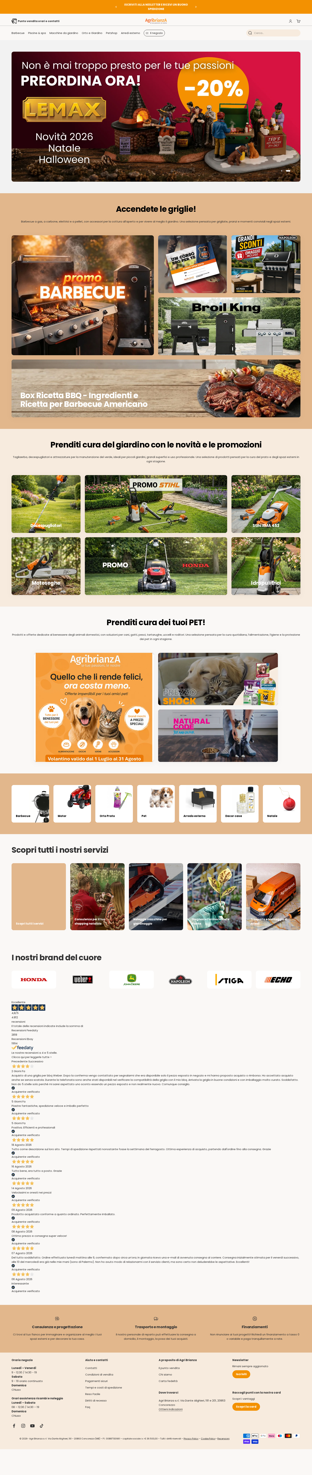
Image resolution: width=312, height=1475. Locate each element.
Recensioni (223, 1432)
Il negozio (156, 33)
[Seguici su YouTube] (32, 1419)
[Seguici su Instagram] (23, 1419)
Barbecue (18, 33)
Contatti (91, 1362)
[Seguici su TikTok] (41, 1419)
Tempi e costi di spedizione (103, 1381)
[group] (156, 113)
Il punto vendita (169, 1362)
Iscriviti (241, 1368)
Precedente (20, 1055)
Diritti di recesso (96, 1394)
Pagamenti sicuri (96, 1375)
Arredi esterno (130, 33)
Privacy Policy (191, 1432)
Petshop (111, 33)
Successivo (35, 1055)
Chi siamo (165, 1368)
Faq (87, 1401)
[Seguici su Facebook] (14, 1419)
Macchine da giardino (63, 33)
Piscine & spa (37, 33)
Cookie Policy (208, 1432)
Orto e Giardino (92, 33)
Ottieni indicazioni (171, 1403)
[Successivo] (196, 7)
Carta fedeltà (168, 1375)
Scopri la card (246, 1400)
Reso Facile (92, 1388)
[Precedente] (116, 7)
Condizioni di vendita (99, 1368)
